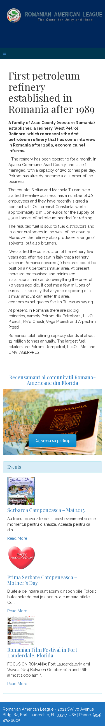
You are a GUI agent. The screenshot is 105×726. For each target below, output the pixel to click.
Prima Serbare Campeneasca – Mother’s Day (42, 580)
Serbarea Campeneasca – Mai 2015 (46, 510)
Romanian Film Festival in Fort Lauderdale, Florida (42, 652)
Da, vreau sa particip (52, 440)
